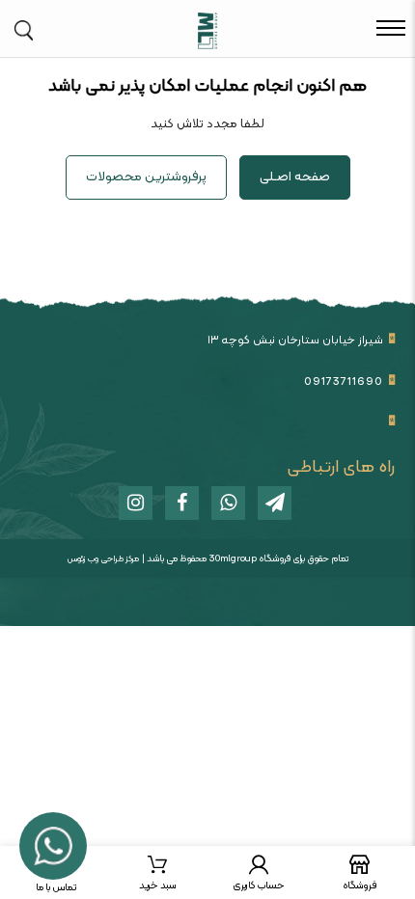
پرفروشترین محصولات (146, 177)
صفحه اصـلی (295, 177)
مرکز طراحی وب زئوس (103, 559)
